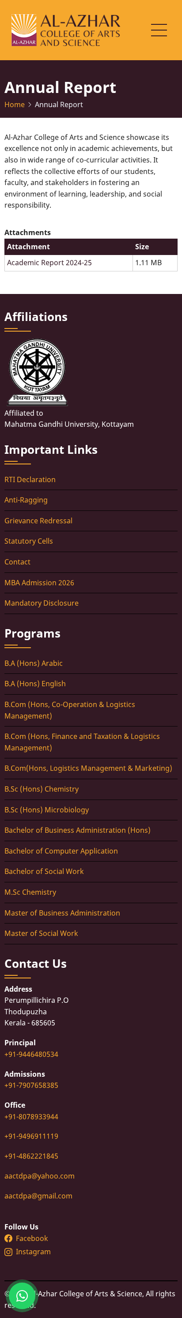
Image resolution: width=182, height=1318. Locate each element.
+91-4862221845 (31, 1156)
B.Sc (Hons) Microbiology (46, 810)
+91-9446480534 (31, 1054)
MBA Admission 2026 (39, 582)
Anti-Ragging (26, 500)
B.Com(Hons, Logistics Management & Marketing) (88, 768)
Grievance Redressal (38, 521)
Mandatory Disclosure (41, 603)
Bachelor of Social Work (44, 871)
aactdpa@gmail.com (38, 1196)
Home (14, 104)
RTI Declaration (30, 479)
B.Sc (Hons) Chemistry (41, 789)
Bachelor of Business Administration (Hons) (77, 830)
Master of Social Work (41, 933)
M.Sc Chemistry (30, 892)
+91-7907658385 (31, 1085)
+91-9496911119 (31, 1136)
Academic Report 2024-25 (49, 262)
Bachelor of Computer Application (61, 851)
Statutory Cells (28, 541)
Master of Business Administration (62, 913)
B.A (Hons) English (35, 683)
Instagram (34, 1251)
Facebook (32, 1238)
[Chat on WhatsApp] (22, 1296)
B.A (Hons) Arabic (33, 663)
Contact (17, 562)
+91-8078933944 (31, 1116)
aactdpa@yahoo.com (39, 1176)
